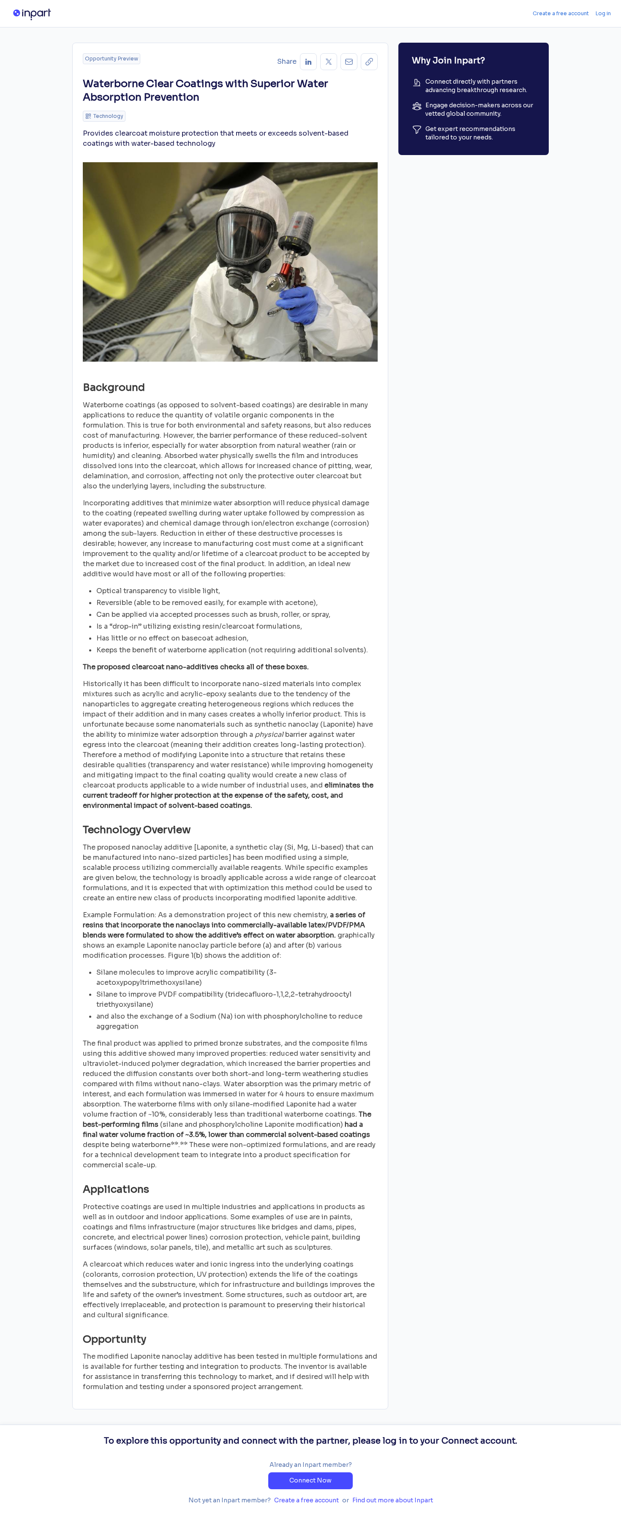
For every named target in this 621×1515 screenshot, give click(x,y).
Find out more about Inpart (392, 1500)
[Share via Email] (348, 61)
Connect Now (310, 1480)
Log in (603, 13)
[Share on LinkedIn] (308, 61)
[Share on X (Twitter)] (328, 61)
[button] (369, 61)
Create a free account (561, 13)
